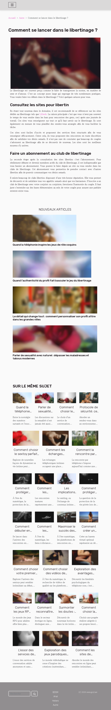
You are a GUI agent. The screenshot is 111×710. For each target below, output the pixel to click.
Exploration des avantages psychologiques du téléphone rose (85, 575)
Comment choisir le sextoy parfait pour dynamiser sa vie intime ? (26, 456)
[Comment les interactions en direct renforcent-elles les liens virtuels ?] (44, 516)
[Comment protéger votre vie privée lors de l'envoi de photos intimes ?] (88, 478)
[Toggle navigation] (12, 5)
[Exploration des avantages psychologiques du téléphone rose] (85, 557)
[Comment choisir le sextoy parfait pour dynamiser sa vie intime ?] (26, 437)
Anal (55, 696)
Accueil (12, 17)
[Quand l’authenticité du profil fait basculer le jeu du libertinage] (52, 263)
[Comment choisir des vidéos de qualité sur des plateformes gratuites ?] (55, 557)
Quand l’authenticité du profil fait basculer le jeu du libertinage (52, 280)
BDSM (55, 692)
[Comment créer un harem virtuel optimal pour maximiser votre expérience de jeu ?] (88, 516)
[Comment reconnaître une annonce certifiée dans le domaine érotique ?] (44, 597)
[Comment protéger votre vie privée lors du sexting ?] (22, 478)
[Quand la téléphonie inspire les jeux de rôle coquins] (44, 227)
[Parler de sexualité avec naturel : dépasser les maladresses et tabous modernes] (55, 338)
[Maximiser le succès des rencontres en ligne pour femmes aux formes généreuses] (66, 516)
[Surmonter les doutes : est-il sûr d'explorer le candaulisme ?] (66, 597)
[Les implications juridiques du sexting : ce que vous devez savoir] (66, 478)
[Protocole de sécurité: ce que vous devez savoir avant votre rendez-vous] (88, 397)
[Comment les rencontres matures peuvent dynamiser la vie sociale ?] (44, 478)
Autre (21, 17)
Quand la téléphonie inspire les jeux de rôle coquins (44, 244)
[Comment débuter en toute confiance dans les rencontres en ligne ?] (22, 516)
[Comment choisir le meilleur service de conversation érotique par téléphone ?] (66, 397)
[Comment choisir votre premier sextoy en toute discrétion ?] (26, 557)
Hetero (55, 700)
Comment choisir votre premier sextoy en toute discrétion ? (26, 575)
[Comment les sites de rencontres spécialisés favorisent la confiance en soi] (85, 638)
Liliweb (43, 114)
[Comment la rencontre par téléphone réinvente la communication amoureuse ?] (85, 437)
